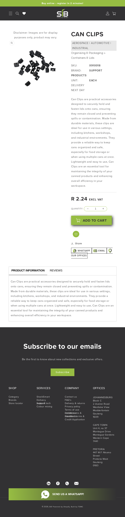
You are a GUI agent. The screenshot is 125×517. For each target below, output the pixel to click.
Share (78, 243)
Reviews (56, 270)
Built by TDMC (77, 506)
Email (102, 250)
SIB (50, 506)
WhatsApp (84, 250)
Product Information (28, 270)
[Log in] (107, 13)
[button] (17, 13)
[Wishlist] (24, 13)
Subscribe (62, 372)
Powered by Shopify (61, 506)
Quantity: (77, 209)
